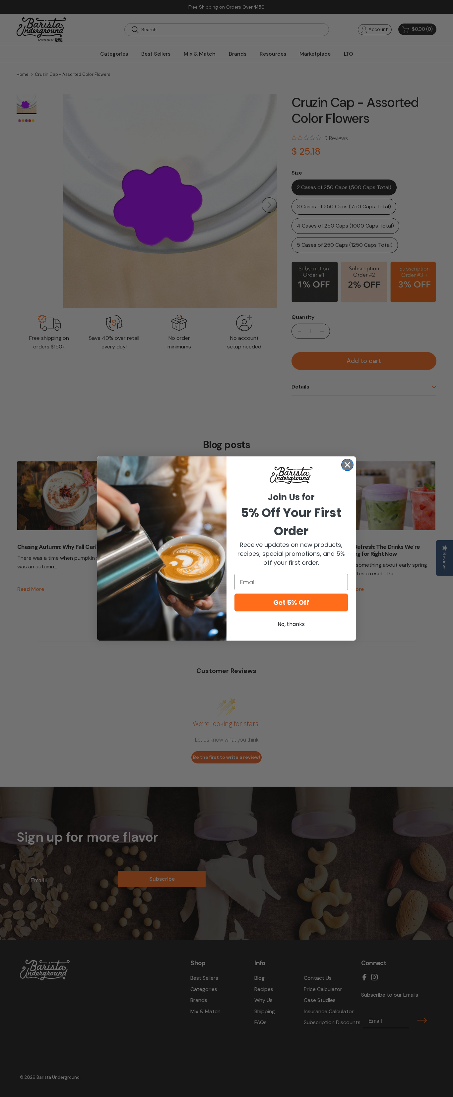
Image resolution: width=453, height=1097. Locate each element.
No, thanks (291, 624)
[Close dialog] (347, 465)
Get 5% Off (291, 602)
